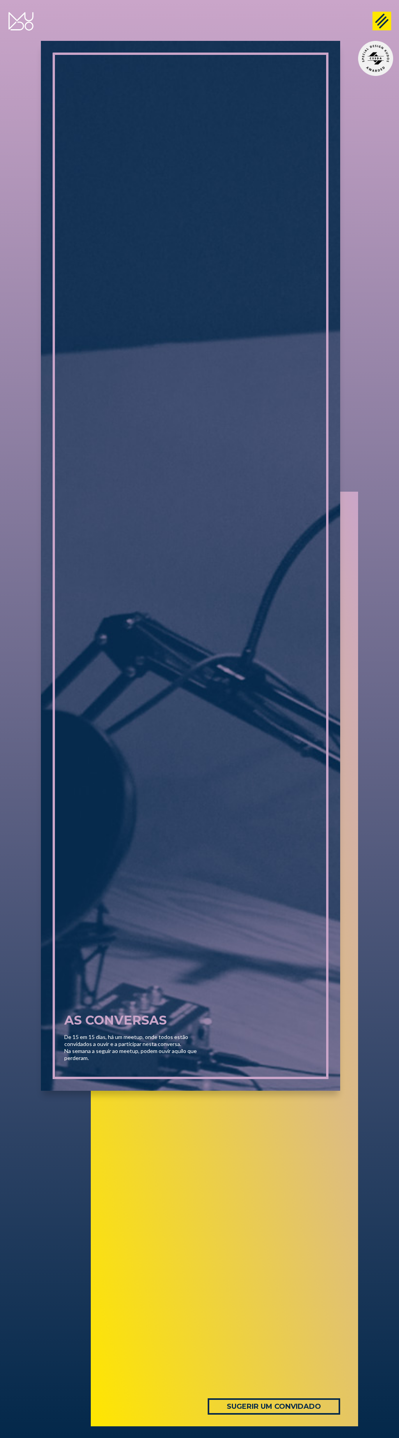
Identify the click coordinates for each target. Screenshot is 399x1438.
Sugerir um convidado (274, 1406)
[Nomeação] (375, 58)
